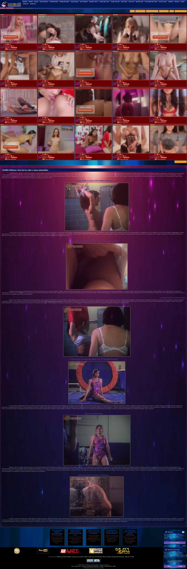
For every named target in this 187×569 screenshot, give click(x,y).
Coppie (19, 6)
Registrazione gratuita (10, 36)
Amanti (132, 11)
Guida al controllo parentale (90, 566)
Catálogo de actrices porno (80, 556)
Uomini (10, 6)
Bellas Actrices (107, 556)
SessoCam (3, 8)
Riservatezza (108, 566)
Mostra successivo (180, 161)
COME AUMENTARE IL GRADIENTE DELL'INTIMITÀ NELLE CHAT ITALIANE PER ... (57, 533)
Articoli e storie (129, 556)
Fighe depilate (104, 1)
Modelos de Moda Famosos (64, 556)
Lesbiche (26, 3)
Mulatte (131, 1)
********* (2, 14)
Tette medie (84, 1)
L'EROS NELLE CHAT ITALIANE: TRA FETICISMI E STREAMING (93, 532)
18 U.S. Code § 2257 (76, 566)
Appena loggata (140, 11)
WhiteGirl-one (5, 88)
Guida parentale (178, 560)
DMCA (114, 566)
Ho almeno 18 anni (174, 542)
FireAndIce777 (42, 14)
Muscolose (139, 1)
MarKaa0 (116, 88)
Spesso (170, 1)
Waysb (153, 124)
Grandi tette (93, 1)
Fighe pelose (115, 1)
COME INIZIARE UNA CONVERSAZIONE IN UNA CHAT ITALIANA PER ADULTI (75, 533)
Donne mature (64, 1)
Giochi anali (163, 1)
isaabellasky (80, 124)
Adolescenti (44, 1)
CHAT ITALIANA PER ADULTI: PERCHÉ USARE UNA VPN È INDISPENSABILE (129, 533)
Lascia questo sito (168, 545)
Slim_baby (41, 51)
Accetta (180, 566)
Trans (14, 6)
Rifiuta (169, 566)
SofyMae (41, 124)
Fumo (182, 1)
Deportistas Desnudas (118, 556)
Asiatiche (124, 1)
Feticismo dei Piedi (151, 1)
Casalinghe (74, 1)
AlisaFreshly (154, 51)
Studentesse (54, 1)
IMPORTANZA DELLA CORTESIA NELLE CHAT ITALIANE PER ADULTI (111, 532)
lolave (3, 51)
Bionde (25, 1)
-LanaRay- (153, 88)
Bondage (33, 3)
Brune (31, 1)
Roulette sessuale (180, 11)
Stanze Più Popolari (152, 11)
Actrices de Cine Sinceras (95, 556)
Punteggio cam (164, 11)
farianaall (42, 88)
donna (21, 292)
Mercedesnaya (118, 124)
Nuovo (172, 11)
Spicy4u (116, 51)
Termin (102, 566)
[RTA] (184, 545)
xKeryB (116, 14)
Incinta (177, 1)
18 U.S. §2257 (170, 560)
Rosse (36, 1)
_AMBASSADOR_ (80, 14)
